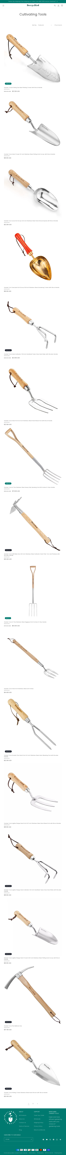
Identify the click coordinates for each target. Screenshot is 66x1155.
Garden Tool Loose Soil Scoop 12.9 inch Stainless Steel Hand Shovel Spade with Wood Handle (31, 221)
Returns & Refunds (39, 1130)
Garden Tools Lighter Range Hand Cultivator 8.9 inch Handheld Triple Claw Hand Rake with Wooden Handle (32, 890)
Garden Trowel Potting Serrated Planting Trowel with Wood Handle (23, 87)
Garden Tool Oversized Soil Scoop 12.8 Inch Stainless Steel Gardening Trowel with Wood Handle (31, 287)
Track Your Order (39, 1115)
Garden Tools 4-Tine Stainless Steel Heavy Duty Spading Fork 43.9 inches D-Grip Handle (29, 487)
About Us (22, 1119)
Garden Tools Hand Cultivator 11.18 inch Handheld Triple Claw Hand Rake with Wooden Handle (31, 354)
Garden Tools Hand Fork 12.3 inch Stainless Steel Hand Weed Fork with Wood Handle (28, 420)
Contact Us (22, 1122)
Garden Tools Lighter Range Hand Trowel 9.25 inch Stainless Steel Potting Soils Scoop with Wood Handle (32, 958)
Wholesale (37, 1119)
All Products (22, 1115)
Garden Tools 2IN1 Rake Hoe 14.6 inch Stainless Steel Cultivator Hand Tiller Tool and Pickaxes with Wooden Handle (32, 554)
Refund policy (32, 1152)
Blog (20, 1130)
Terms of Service (24, 1126)
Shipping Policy (38, 1122)
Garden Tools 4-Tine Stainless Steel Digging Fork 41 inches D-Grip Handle (25, 622)
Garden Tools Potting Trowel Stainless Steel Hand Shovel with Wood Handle (25, 1092)
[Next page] (37, 1103)
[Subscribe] (31, 1139)
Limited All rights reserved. (21, 1153)
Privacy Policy (38, 1126)
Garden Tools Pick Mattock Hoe (13, 1026)
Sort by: (34, 25)
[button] (3, 5)
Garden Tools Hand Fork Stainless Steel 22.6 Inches (18, 688)
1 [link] (28, 1104)
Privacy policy (40, 1152)
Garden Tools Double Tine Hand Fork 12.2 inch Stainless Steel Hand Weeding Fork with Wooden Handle (31, 756)
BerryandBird (11, 1153)
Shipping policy (58, 1152)
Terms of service (49, 1152)
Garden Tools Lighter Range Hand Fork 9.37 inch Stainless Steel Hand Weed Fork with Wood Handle (32, 823)
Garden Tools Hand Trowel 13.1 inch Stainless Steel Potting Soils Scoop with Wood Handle (29, 154)
